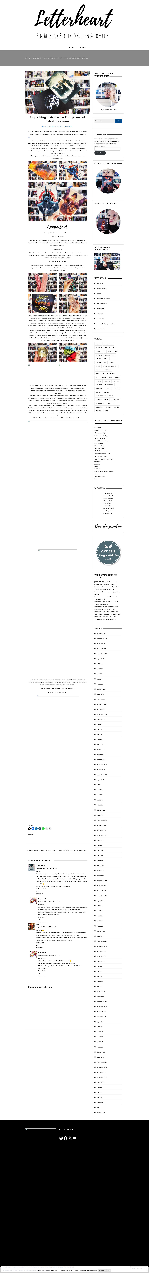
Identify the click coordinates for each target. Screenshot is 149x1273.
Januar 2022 (100, 754)
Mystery (99, 385)
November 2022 (102, 704)
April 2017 (100, 1042)
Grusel (111, 362)
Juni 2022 (100, 729)
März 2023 (100, 684)
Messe (99, 293)
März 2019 (100, 926)
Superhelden (100, 403)
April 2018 (100, 981)
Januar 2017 (100, 1057)
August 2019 (101, 901)
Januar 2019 (100, 936)
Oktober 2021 (101, 769)
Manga (117, 377)
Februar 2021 (101, 810)
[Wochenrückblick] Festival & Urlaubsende (42, 850)
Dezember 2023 (102, 638)
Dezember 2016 (102, 1062)
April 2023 (100, 679)
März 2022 (100, 744)
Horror (98, 370)
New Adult (108, 388)
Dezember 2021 (102, 759)
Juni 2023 (100, 669)
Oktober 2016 (101, 1072)
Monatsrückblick (102, 303)
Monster (116, 381)
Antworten (39, 893)
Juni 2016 (100, 1092)
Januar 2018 (100, 996)
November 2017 (102, 1006)
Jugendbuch (100, 373)
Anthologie (108, 344)
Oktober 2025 (101, 633)
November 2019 (102, 885)
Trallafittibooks (108, 513)
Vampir (116, 407)
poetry (117, 388)
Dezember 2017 (102, 1001)
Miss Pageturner (108, 510)
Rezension (100, 313)
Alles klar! (101, 1270)
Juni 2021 (100, 790)
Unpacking (99, 407)
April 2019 (100, 921)
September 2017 (102, 1016)
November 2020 (102, 825)
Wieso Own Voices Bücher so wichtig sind (107, 614)
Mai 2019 (100, 916)
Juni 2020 (100, 850)
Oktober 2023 (101, 648)
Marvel (98, 381)
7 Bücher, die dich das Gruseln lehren (105, 619)
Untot (108, 407)
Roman (98, 392)
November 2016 (102, 1067)
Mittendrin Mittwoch (103, 298)
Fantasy (98, 358)
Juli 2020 (99, 845)
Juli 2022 (99, 724)
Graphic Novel (101, 362)
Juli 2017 (99, 1027)
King (97, 377)
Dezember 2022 (102, 699)
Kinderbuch (111, 373)
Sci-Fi (111, 396)
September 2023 (102, 654)
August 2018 (101, 961)
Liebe (110, 377)
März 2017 (100, 1047)
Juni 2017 (100, 1032)
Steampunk (115, 399)
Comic (98, 351)
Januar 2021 (100, 815)
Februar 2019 (101, 931)
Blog (61, 47)
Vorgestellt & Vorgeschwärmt (106, 324)
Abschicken (100, 153)
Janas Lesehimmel (108, 508)
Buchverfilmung (110, 347)
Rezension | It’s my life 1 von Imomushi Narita (72, 850)
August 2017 (101, 1022)
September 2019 (102, 896)
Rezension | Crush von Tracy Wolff (105, 616)
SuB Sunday (100, 318)
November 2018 (102, 946)
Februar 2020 (101, 870)
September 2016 (102, 1077)
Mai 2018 (100, 976)
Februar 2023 (101, 689)
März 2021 (100, 805)
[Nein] (147, 1270)
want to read (100, 329)
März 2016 (100, 1107)
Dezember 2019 (102, 880)
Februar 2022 (101, 749)
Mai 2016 (100, 1097)
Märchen (99, 388)
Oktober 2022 (101, 709)
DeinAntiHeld (108, 501)
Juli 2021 (99, 785)
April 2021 (100, 800)
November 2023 (102, 643)
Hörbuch (107, 370)
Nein (109, 1270)
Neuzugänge (100, 308)
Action (98, 344)
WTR (106, 411)
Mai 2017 (100, 1037)
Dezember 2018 (102, 941)
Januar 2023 (100, 694)
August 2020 (101, 840)
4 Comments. (68, 126)
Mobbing (107, 381)
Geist (106, 358)
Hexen (98, 366)
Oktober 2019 (101, 891)
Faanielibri (108, 506)
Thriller (110, 403)
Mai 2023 (100, 674)
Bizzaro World (108, 496)
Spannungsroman (102, 399)
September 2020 (102, 835)
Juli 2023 (99, 664)
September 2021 (102, 775)
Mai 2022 (100, 734)
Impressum (84, 47)
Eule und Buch (108, 503)
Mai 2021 (100, 795)
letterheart (47, 126)
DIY (116, 351)
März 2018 (100, 986)
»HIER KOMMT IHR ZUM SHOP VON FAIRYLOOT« (57, 688)
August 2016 (101, 1082)
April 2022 (100, 739)
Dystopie (99, 355)
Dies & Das (100, 283)
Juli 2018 (99, 966)
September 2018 (102, 956)
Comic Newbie (108, 498)
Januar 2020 (100, 875)
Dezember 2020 (102, 820)
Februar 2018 (101, 991)
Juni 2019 (100, 911)
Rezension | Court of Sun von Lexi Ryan (106, 611)
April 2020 (100, 860)
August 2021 (101, 780)
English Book (109, 355)
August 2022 (101, 719)
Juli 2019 (99, 906)
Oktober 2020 (101, 830)
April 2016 (100, 1102)
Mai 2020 (100, 855)
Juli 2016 (99, 1087)
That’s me (70, 47)
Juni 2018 (100, 971)
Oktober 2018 (101, 951)
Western (99, 411)
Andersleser (108, 493)
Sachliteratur (101, 396)
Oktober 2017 (101, 1011)
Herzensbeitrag (101, 288)
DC (104, 351)
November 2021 (102, 764)
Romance (107, 392)
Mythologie (109, 385)
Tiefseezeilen (40, 865)
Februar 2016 (101, 1112)
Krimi (104, 377)
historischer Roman (110, 366)
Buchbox (99, 347)
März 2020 (100, 865)
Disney (110, 351)
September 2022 (102, 714)
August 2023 (101, 659)
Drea (37, 924)
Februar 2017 (101, 1052)
